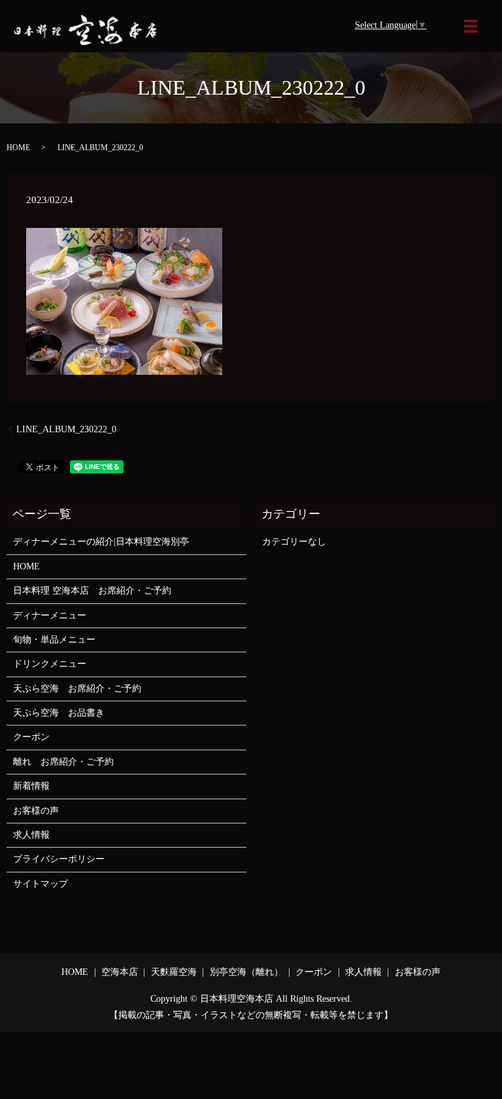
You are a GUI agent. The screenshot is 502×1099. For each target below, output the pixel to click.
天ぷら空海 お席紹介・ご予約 (77, 688)
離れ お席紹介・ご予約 (63, 762)
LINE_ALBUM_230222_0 (66, 429)
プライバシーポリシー (59, 859)
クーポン (31, 737)
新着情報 (31, 786)
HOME (18, 147)
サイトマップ (40, 884)
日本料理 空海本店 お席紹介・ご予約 (92, 591)
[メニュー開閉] (470, 26)
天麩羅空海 (174, 972)
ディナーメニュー (49, 615)
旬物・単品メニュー (54, 640)
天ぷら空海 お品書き (59, 713)
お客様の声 (36, 811)
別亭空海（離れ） (246, 972)
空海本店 (119, 972)
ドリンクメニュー (49, 664)
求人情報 (31, 835)
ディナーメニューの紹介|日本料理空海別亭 (101, 542)
